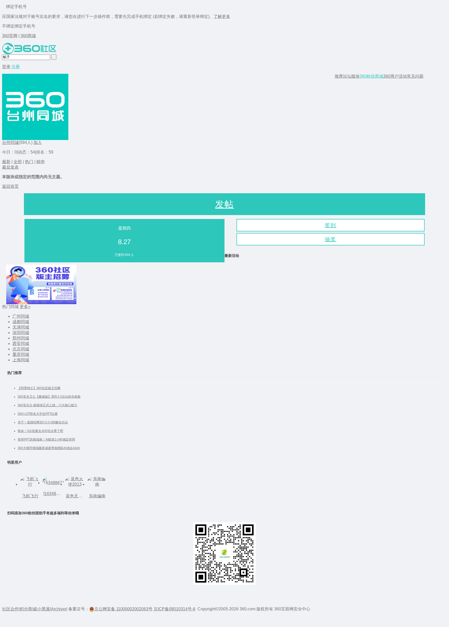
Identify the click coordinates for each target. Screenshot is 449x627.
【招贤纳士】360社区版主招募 (39, 388)
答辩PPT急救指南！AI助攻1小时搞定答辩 (46, 439)
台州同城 (10, 142)
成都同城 (20, 321)
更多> (25, 306)
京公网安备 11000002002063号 (123, 609)
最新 (6, 161)
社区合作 (10, 609)
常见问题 (415, 76)
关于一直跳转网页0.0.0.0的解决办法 (43, 422)
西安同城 (20, 343)
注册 (15, 66)
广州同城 (20, 316)
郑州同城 (20, 338)
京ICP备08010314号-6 (174, 609)
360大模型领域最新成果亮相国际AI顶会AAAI (49, 448)
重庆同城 (20, 354)
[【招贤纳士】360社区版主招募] (41, 284)
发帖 (224, 204)
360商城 (28, 36)
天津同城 (20, 327)
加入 (38, 142)
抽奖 (330, 239)
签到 (330, 225)
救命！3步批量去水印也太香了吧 (40, 431)
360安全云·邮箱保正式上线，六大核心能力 (47, 405)
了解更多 (222, 16)
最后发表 (10, 167)
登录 (6, 66)
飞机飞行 (30, 496)
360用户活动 (395, 76)
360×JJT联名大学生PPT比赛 (38, 414)
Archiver (58, 609)
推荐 (339, 76)
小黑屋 (43, 609)
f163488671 (52, 493)
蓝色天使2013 (75, 496)
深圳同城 (20, 332)
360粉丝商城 (371, 76)
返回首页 (10, 186)
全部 (18, 161)
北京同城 (20, 349)
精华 (40, 161)
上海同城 (20, 360)
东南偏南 (97, 496)
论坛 (347, 76)
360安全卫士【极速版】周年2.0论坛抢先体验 (49, 396)
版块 (355, 76)
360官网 (9, 36)
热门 (29, 161)
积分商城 (28, 609)
